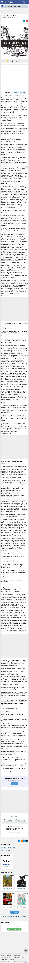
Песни (15, 955)
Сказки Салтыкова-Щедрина (8, 847)
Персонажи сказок (18, 961)
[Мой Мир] (24, 841)
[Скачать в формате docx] (24, 21)
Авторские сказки (5, 850)
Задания (11, 959)
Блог (23, 957)
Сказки (2, 955)
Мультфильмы (4, 959)
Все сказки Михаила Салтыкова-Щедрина (14, 916)
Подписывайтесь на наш (12, 6)
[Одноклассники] (22, 841)
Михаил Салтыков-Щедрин (8, 17)
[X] (27, 841)
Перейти (14, 784)
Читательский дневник (6, 961)
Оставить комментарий (14, 929)
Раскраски (3, 957)
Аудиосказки (9, 955)
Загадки (20, 955)
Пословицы (17, 957)
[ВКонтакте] (19, 841)
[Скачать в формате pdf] (27, 21)
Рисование (10, 957)
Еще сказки (14, 912)
